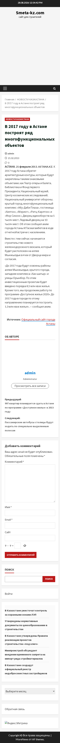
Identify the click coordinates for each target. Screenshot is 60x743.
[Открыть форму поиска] (54, 88)
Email (8, 519)
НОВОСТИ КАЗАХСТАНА (17, 119)
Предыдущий (29, 405)
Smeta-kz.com (30, 13)
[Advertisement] (30, 50)
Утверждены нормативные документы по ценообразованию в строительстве (26, 625)
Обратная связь (15, 709)
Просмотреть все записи (30, 385)
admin (11, 153)
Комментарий (14, 461)
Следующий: (29, 424)
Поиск (9, 569)
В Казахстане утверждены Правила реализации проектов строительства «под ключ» (26, 639)
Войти (8, 593)
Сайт (8, 532)
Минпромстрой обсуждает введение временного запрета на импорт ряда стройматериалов (25, 654)
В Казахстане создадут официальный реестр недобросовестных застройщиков (26, 669)
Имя (8, 507)
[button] (5, 88)
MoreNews (22, 739)
